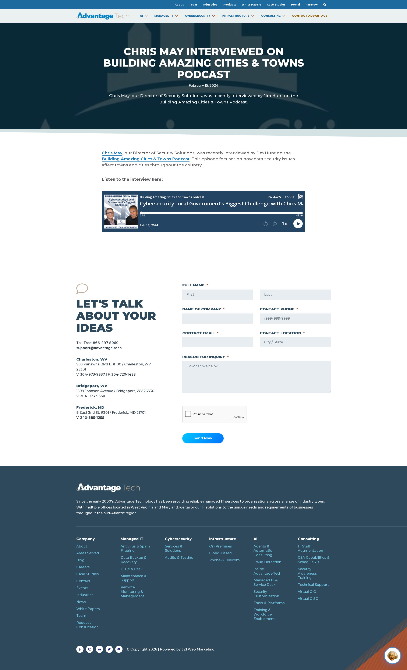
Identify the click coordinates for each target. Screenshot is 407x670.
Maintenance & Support (133, 578)
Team (193, 4)
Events (82, 588)
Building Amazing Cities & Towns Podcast (146, 158)
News (81, 602)
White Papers (251, 4)
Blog (80, 560)
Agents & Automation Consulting (264, 550)
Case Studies (276, 4)
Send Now (203, 438)
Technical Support (313, 585)
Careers (83, 567)
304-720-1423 (123, 374)
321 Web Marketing (198, 649)
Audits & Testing (179, 558)
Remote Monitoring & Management (132, 591)
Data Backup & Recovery (133, 560)
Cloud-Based (220, 553)
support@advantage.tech (99, 348)
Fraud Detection (267, 562)
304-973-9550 (92, 396)
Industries (209, 4)
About (179, 4)
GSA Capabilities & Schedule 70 (314, 560)
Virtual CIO (307, 592)
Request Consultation (87, 625)
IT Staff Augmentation (310, 548)
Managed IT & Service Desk (266, 582)
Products (229, 4)
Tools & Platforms (269, 603)
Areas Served (87, 553)
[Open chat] (392, 655)
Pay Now (311, 4)
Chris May (112, 152)
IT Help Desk (132, 569)
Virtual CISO (308, 599)
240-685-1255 (92, 418)
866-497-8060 (105, 343)
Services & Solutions (174, 548)
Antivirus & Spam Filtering (135, 548)
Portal (295, 4)
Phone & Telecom (224, 560)
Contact (83, 581)
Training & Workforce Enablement (264, 614)
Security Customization (266, 594)
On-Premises (220, 546)
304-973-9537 (92, 374)
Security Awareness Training (307, 573)
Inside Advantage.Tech (267, 571)
